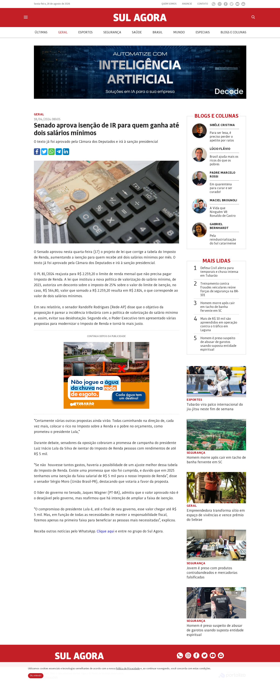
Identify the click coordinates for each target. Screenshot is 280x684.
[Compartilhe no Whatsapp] (51, 151)
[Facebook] (226, 5)
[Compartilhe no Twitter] (44, 151)
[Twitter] (232, 5)
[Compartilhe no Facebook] (37, 151)
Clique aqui (105, 531)
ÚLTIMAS (41, 32)
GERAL (62, 32)
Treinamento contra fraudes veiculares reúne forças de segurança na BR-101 (219, 289)
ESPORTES (85, 32)
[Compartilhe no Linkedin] (66, 151)
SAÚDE (137, 32)
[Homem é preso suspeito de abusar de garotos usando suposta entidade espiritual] (216, 602)
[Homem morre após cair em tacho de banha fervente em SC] (216, 434)
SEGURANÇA (112, 32)
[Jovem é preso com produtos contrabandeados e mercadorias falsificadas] (216, 545)
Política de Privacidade (128, 668)
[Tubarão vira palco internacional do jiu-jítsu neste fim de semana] (216, 381)
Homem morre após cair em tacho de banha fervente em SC (217, 306)
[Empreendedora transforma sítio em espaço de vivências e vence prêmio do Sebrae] (216, 487)
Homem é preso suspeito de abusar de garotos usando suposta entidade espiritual (218, 343)
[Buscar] (253, 17)
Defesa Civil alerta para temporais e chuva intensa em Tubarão (219, 271)
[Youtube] (237, 5)
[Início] (140, 20)
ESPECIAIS (203, 32)
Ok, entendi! (36, 675)
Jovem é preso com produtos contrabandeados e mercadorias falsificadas (212, 572)
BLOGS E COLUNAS (233, 32)
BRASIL (157, 32)
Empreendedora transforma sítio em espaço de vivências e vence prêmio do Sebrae (216, 515)
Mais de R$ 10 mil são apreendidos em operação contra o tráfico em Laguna (218, 324)
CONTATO (202, 3)
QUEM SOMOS (169, 3)
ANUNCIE (187, 3)
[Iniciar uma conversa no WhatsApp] (214, 5)
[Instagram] (220, 5)
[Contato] (243, 5)
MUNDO (179, 32)
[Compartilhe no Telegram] (59, 151)
